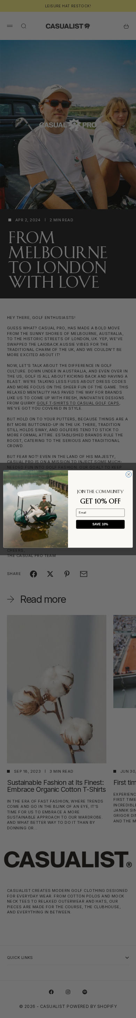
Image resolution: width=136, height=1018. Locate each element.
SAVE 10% (100, 524)
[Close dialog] (128, 474)
